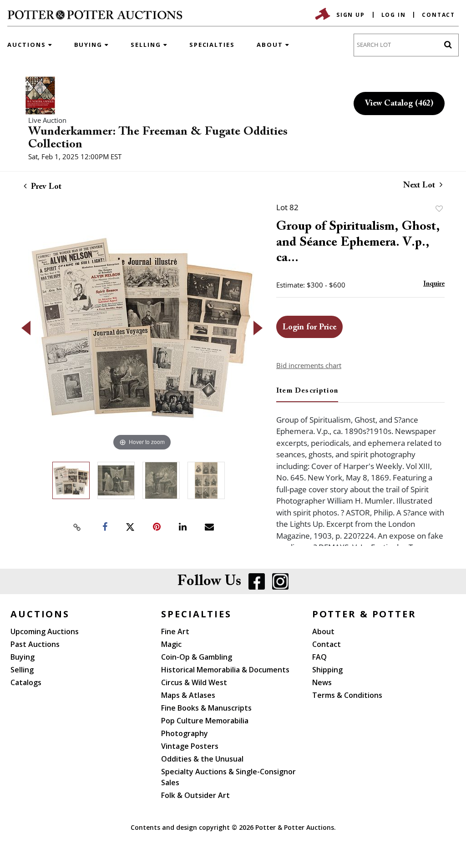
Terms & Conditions (347, 695)
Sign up (350, 15)
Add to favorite (439, 208)
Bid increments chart (308, 365)
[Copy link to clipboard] (77, 527)
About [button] (271, 44)
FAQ (319, 657)
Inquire (434, 284)
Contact (438, 15)
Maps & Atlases (188, 695)
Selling (22, 670)
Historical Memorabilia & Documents (225, 670)
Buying (22, 657)
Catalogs (25, 682)
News (322, 682)
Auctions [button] (27, 44)
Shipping (327, 670)
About (323, 631)
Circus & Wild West (194, 682)
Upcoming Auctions (44, 631)
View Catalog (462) (399, 104)
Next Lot (420, 186)
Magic (171, 644)
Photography (184, 733)
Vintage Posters (189, 746)
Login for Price (309, 327)
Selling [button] (147, 44)
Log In (393, 15)
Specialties (212, 44)
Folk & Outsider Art (195, 795)
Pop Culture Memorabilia (204, 721)
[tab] (307, 394)
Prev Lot (45, 187)
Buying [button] (89, 44)
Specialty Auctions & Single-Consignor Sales (228, 777)
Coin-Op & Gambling (196, 657)
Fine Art (175, 631)
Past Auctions (35, 644)
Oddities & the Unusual (202, 759)
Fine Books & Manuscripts (206, 708)
